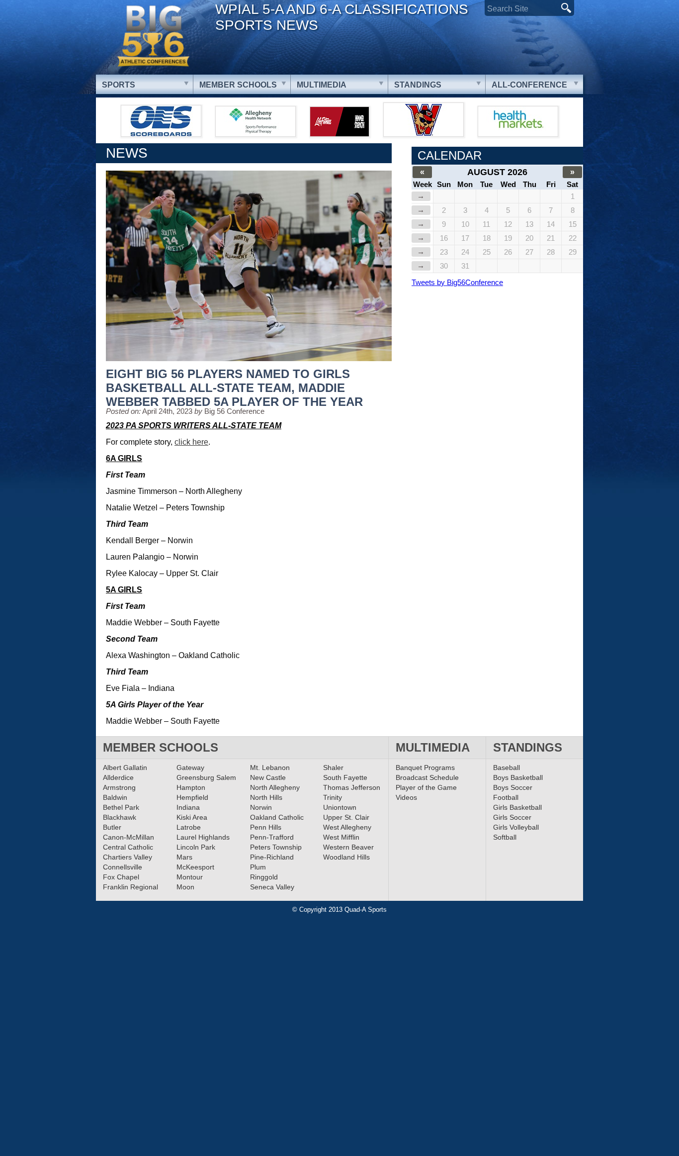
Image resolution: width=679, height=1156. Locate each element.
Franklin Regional (130, 887)
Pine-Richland (272, 857)
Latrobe (188, 827)
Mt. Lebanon (270, 767)
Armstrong (119, 787)
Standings (417, 85)
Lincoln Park (195, 847)
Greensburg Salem (206, 777)
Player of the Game (426, 787)
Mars (184, 857)
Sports (118, 85)
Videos (406, 797)
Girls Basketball (517, 807)
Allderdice (118, 777)
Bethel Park (121, 807)
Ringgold (264, 877)
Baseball (506, 767)
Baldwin (115, 797)
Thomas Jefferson (351, 787)
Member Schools (238, 85)
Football (505, 797)
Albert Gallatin (125, 767)
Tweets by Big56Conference (457, 282)
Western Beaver (348, 847)
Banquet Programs (425, 767)
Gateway (190, 767)
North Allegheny (275, 787)
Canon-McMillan (128, 837)
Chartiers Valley (127, 857)
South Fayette (345, 777)
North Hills (266, 797)
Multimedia (321, 85)
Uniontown (339, 807)
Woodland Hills (346, 857)
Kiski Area (191, 817)
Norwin (261, 807)
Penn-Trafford (272, 837)
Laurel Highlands (203, 837)
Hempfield (192, 797)
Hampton (190, 787)
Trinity (332, 797)
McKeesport (195, 867)
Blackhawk (119, 817)
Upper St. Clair (346, 817)
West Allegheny (347, 827)
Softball (504, 837)
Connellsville (122, 867)
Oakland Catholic (277, 817)
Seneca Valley (272, 887)
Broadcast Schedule (427, 777)
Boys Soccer (512, 787)
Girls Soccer (512, 817)
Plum (258, 867)
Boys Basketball (518, 777)
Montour (189, 877)
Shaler (333, 767)
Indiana (188, 807)
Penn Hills (265, 827)
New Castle (268, 777)
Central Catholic (128, 847)
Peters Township (276, 847)
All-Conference (529, 85)
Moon (185, 887)
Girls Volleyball (516, 827)
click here (191, 442)
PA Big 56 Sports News (153, 36)
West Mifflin (341, 837)
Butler (112, 827)
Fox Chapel (121, 877)
